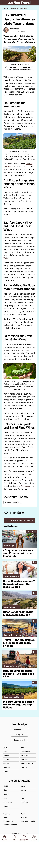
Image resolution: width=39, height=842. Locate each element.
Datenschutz (8, 821)
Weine (6, 258)
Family (5, 794)
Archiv (5, 771)
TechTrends (25, 802)
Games (6, 763)
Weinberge (25, 486)
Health (5, 786)
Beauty (6, 806)
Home (5, 8)
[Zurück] (1, 2)
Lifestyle (6, 767)
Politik (23, 747)
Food (22, 794)
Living (23, 786)
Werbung (6, 814)
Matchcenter (25, 751)
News (5, 747)
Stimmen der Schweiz (29, 763)
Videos (6, 759)
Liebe (5, 790)
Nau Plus (24, 759)
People (6, 755)
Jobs (5, 817)
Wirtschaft (25, 755)
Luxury (23, 790)
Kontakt (24, 817)
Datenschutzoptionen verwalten (11, 825)
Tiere (5, 798)
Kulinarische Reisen (19, 8)
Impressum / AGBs (28, 821)
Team (23, 814)
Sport (5, 751)
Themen (24, 767)
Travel (23, 798)
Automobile (7, 802)
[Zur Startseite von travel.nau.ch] (19, 2)
